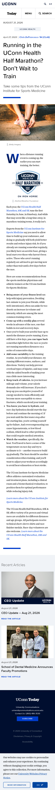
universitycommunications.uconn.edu (27, 710)
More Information (16, 785)
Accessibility (27, 741)
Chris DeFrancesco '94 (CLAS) (34, 37)
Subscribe (27, 718)
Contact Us (20, 713)
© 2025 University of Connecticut (27, 730)
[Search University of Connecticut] (45, 4)
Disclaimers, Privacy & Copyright (28, 736)
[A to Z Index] (50, 4)
